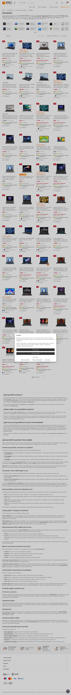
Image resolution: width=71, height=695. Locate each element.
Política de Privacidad (37, 359)
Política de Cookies (25, 359)
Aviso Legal (47, 359)
